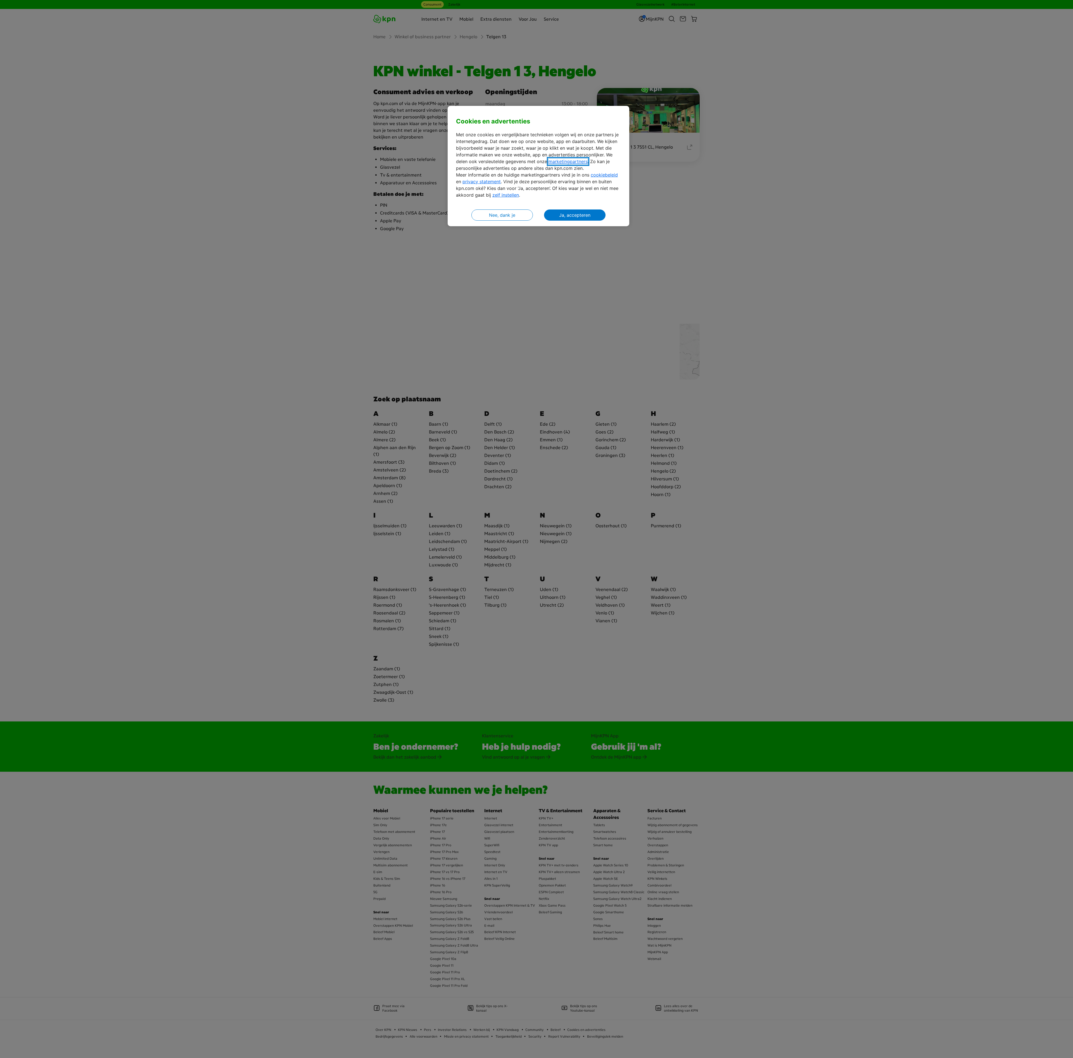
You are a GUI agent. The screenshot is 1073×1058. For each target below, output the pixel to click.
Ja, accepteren (574, 215)
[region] (538, 166)
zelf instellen (505, 195)
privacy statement (481, 181)
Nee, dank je (502, 215)
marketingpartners (568, 161)
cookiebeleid (604, 175)
